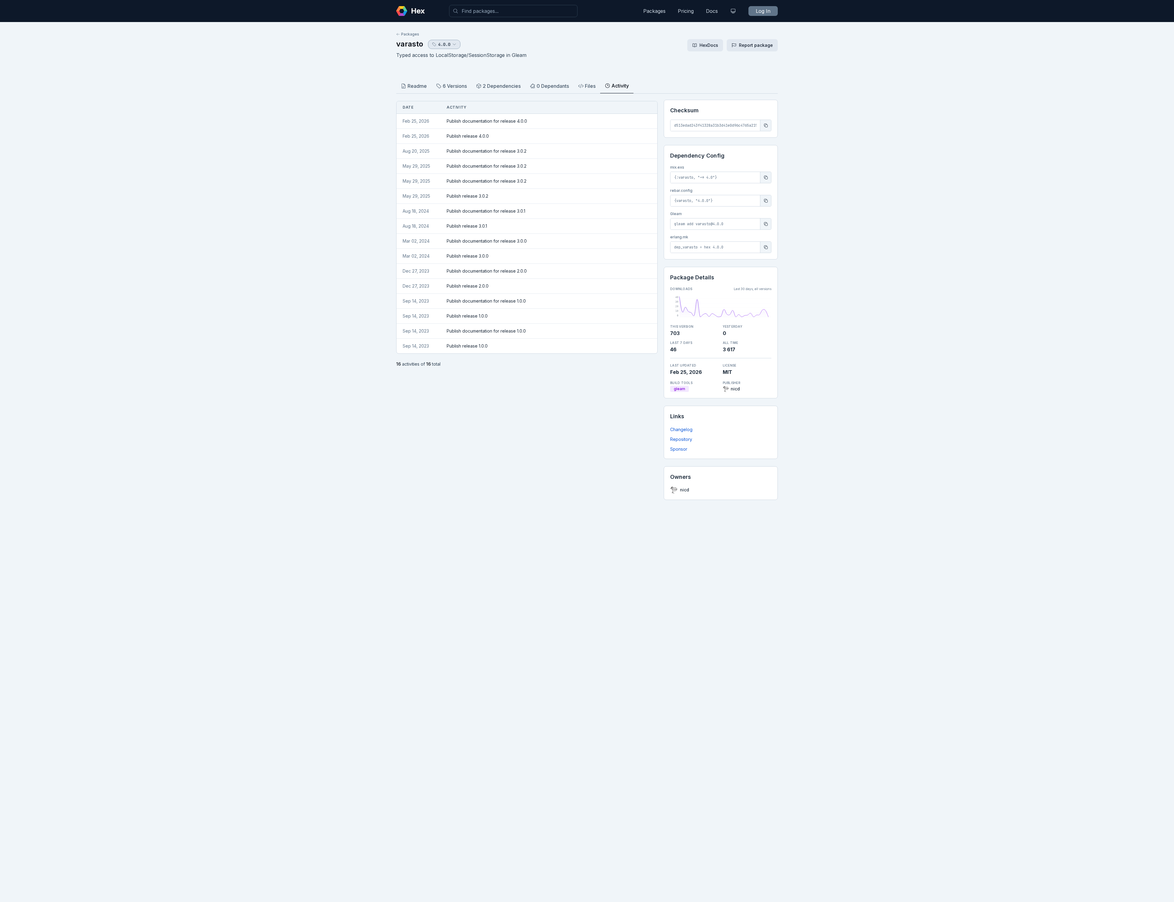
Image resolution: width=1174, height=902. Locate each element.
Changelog (681, 429)
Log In (763, 11)
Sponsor (678, 449)
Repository (681, 439)
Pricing (686, 11)
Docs (712, 11)
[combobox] (513, 11)
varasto (409, 43)
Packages (654, 11)
